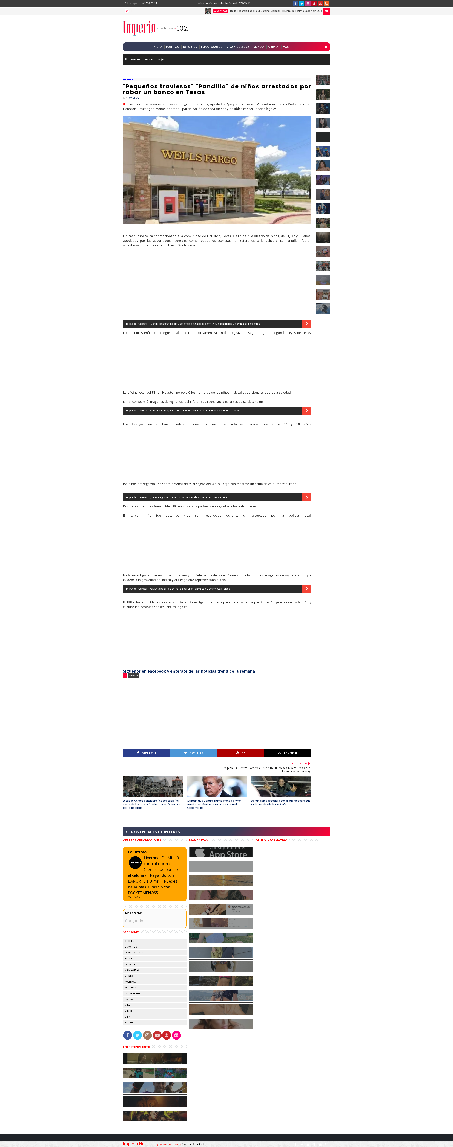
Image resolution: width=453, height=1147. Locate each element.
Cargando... (135, 920)
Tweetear (196, 753)
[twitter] (301, 3)
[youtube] (320, 3)
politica (130, 981)
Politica (172, 47)
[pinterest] (314, 3)
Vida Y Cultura (237, 47)
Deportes (190, 47)
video (128, 1010)
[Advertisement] (265, 28)
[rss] (326, 3)
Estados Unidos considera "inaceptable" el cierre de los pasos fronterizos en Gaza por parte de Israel (151, 804)
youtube (130, 1022)
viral (128, 1016)
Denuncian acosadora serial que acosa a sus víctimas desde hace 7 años (280, 802)
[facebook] (295, 3)
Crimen (273, 47)
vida (128, 1005)
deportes (131, 946)
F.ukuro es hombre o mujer (145, 59)
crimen (129, 940)
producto (131, 987)
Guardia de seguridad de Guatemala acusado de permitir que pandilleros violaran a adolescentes (204, 323)
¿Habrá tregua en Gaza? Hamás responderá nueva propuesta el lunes (189, 497)
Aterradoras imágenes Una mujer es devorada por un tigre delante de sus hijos (194, 410)
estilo (129, 958)
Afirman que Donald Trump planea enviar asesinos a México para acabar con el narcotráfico (214, 804)
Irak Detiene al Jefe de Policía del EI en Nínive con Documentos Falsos (189, 588)
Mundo (259, 47)
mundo (128, 79)
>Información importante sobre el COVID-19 (210, 3)
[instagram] (308, 3)
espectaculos (180, 11)
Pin (243, 753)
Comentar (291, 753)
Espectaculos (211, 47)
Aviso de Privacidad (193, 1144)
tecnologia (133, 993)
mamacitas (132, 970)
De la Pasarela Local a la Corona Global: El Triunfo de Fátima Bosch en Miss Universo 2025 (244, 11)
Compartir (149, 753)
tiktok (129, 999)
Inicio (157, 47)
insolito (130, 964)
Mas (286, 47)
